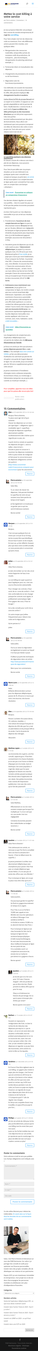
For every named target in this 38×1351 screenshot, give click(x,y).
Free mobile (23, 254)
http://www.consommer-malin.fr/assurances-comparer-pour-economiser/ (21, 467)
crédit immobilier (11, 321)
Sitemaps (25, 1346)
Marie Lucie (12, 683)
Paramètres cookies (19, 1348)
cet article (30, 177)
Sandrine (11, 1062)
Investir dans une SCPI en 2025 (14, 1324)
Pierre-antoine (10, 20)
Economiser (20, 20)
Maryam (11, 523)
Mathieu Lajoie (13, 748)
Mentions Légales (14, 1346)
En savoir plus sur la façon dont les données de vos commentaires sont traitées (17, 1216)
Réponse (30, 474)
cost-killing (14, 35)
